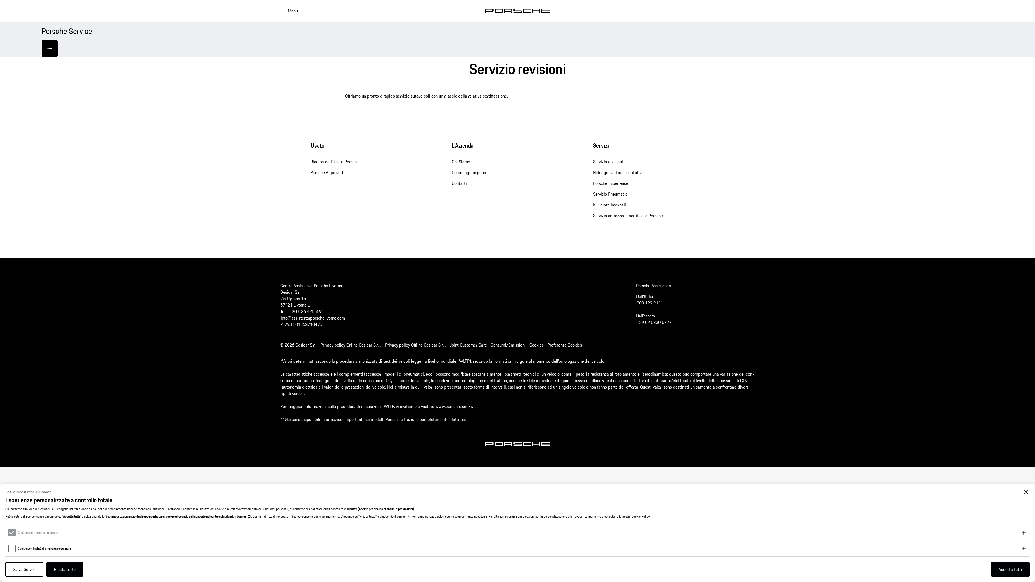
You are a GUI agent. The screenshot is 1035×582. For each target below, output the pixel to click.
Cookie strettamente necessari (38, 532)
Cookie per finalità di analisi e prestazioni (44, 548)
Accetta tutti (1010, 569)
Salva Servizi (24, 569)
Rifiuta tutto (65, 569)
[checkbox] (12, 532)
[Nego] (1026, 492)
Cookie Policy (641, 516)
